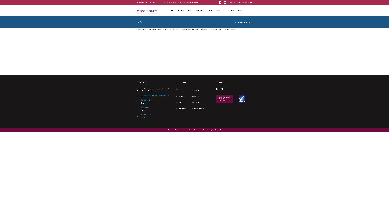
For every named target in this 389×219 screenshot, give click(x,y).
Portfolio (181, 96)
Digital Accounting (195, 10)
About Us (219, 10)
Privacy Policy (198, 108)
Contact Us (182, 108)
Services (180, 10)
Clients (209, 10)
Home (171, 10)
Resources (242, 10)
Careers (231, 10)
